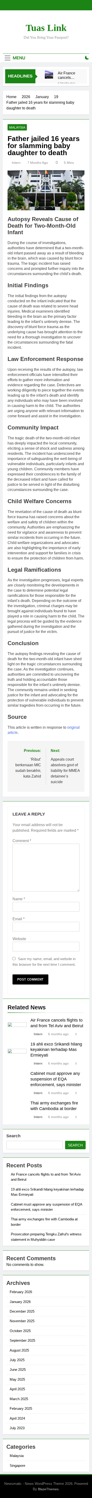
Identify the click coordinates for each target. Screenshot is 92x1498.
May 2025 (17, 1379)
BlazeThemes (48, 1489)
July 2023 (17, 1428)
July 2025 (17, 1360)
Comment (22, 841)
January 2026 (20, 1302)
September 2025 (22, 1340)
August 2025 (19, 1350)
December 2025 (22, 1311)
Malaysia (17, 127)
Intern (16, 163)
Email (19, 919)
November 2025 (22, 1321)
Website (19, 939)
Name (19, 899)
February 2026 (21, 1292)
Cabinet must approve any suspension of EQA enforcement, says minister (55, 1079)
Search (13, 1136)
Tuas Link (46, 28)
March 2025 (19, 1399)
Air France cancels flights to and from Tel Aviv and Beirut (68, 75)
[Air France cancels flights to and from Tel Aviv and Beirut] (49, 74)
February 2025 (21, 1408)
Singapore (17, 1465)
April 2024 (17, 1418)
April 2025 (17, 1389)
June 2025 (18, 1370)
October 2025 (20, 1331)
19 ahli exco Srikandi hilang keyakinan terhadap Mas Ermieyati (56, 1050)
